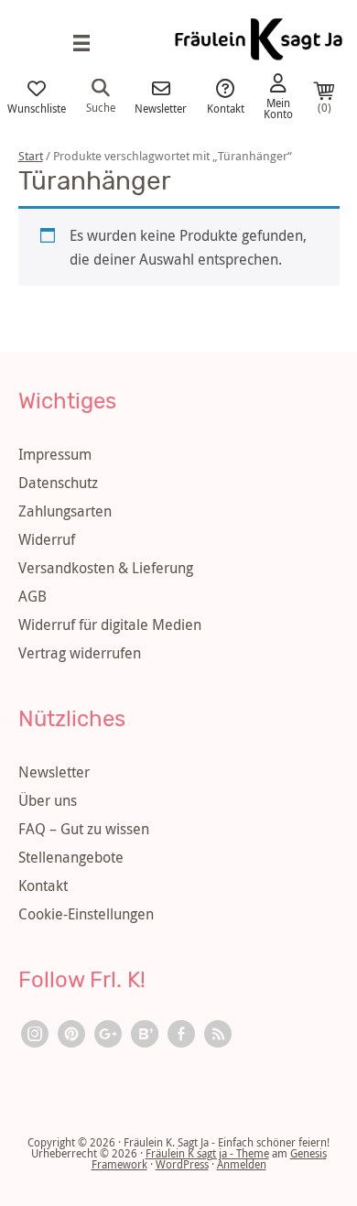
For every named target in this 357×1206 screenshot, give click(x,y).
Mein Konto (278, 107)
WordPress (182, 1164)
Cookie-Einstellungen (86, 914)
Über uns (47, 800)
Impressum (55, 454)
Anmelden (241, 1164)
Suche (100, 106)
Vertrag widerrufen (79, 653)
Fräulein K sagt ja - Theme (207, 1153)
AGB (32, 596)
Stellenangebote (71, 857)
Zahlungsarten (65, 511)
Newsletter (161, 107)
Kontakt (225, 107)
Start (30, 155)
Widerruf (46, 539)
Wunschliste (36, 107)
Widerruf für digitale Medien (109, 624)
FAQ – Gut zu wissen (83, 829)
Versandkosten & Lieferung (105, 568)
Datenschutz (58, 483)
